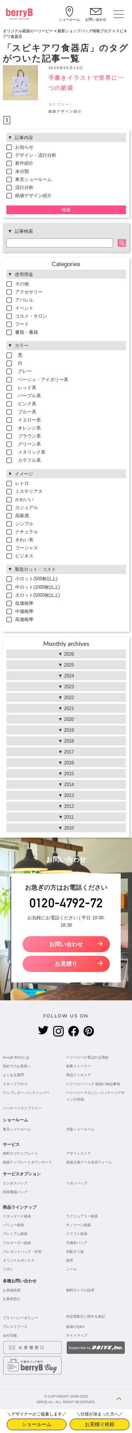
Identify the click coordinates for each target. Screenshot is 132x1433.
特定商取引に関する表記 (85, 1316)
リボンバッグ (76, 1183)
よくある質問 (13, 1075)
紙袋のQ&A (75, 1327)
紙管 (69, 1260)
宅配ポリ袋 (75, 1251)
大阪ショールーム (80, 1129)
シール (71, 1269)
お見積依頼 (11, 1290)
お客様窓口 (11, 1299)
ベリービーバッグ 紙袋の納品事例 (93, 1084)
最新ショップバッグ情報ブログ (84, 31)
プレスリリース (15, 1327)
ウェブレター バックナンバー (26, 1093)
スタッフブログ (15, 1084)
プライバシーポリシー (20, 1318)
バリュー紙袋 (13, 1225)
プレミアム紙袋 (15, 1234)
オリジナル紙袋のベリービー (28, 31)
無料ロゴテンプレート (20, 1153)
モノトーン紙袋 (78, 1225)
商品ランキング (78, 1075)
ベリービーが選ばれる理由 (87, 1057)
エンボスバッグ (15, 1183)
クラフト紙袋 (76, 1234)
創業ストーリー (78, 1066)
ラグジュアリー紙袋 (82, 1216)
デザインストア (78, 1153)
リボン (8, 1269)
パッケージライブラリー (22, 1108)
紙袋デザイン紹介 (65, 111)
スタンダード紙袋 (17, 1216)
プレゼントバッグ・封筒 (22, 1251)
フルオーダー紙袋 (17, 1243)
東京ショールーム (17, 1129)
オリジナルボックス (18, 1260)
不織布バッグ (76, 1243)
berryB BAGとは (16, 1057)
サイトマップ (76, 1335)
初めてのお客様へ (17, 1066)
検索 (66, 209)
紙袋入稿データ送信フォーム (89, 1162)
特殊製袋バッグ (15, 1192)
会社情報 (10, 1335)
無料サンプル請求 (80, 1290)
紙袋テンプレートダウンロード (27, 1162)
